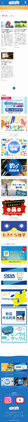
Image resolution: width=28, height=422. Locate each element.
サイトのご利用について (9, 414)
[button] (2, 2)
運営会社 (15, 412)
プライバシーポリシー (19, 414)
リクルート (14, 417)
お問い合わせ (16, 415)
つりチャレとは (20, 412)
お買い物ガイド (23, 415)
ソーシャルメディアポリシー (7, 415)
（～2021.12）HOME (9, 412)
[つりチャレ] (14, 2)
